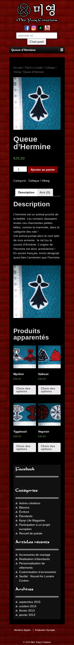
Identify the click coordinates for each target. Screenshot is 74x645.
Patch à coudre (34, 67)
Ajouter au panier (43, 169)
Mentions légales (22, 630)
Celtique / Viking (39, 180)
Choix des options (23, 390)
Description (26, 192)
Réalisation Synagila (45, 630)
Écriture (24, 511)
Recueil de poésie (30, 533)
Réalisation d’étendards (34, 559)
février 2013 (27, 610)
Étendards (25, 516)
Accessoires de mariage (34, 554)
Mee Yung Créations (40, 642)
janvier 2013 (27, 614)
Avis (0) (44, 192)
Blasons (24, 507)
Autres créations (29, 503)
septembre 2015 (29, 602)
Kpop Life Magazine (32, 520)
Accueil (17, 67)
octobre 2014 (27, 606)
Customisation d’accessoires (37, 572)
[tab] (26, 192)
